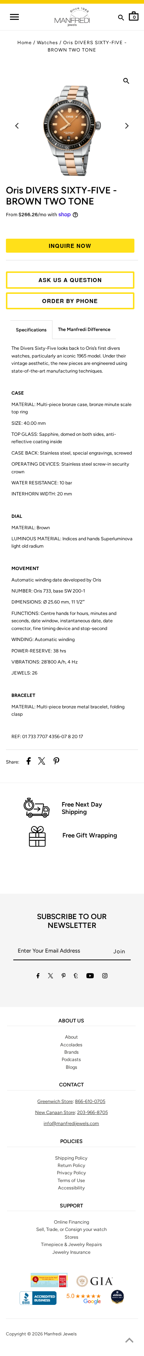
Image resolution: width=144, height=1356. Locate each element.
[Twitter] (50, 977)
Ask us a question (70, 280)
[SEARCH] (121, 19)
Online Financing (71, 1222)
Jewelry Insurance (71, 1252)
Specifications (31, 329)
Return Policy (71, 1165)
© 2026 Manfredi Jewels (52, 1334)
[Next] (126, 126)
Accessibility (71, 1187)
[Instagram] (104, 977)
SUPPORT (71, 1206)
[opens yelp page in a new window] (49, 1285)
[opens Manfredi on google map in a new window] (83, 1303)
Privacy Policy (71, 1172)
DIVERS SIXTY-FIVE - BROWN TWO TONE (61, 196)
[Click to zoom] (126, 82)
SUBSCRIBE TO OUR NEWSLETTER (72, 921)
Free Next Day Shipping (82, 808)
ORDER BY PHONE (70, 301)
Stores (71, 1237)
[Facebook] (38, 977)
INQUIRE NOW (70, 246)
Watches (47, 42)
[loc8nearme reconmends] (117, 1303)
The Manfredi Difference (84, 329)
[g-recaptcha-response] (72, 1351)
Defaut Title (72, 227)
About (71, 1037)
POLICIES (71, 1142)
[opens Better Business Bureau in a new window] (38, 1303)
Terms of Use (71, 1180)
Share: (12, 762)
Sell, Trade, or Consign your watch (71, 1229)
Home (24, 42)
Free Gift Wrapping (89, 835)
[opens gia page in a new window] (94, 1285)
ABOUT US (71, 1021)
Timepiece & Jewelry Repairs (71, 1244)
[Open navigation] (14, 17)
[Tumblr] (76, 977)
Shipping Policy (71, 1158)
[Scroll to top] (129, 1341)
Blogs (71, 1067)
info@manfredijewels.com (71, 1123)
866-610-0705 (90, 1101)
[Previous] (18, 126)
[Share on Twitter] (41, 762)
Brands (71, 1052)
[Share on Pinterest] (56, 762)
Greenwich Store (55, 1101)
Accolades (71, 1044)
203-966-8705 (92, 1112)
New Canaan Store (55, 1112)
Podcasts (71, 1059)
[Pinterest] (64, 977)
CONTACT (71, 1085)
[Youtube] (90, 977)
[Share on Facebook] (29, 762)
